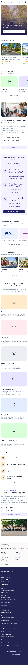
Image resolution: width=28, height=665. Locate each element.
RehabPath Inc (17, 654)
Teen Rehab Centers (5, 610)
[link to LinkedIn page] (4, 645)
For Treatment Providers (7, 631)
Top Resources (5, 620)
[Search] (19, 2)
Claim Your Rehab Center (6, 634)
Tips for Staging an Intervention (8, 627)
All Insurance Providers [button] (14, 244)
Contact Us (3, 639)
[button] (25, 2)
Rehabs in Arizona (5, 581)
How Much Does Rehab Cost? (8, 628)
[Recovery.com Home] (7, 2)
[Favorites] (22, 2)
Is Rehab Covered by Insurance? (8, 625)
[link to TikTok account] (11, 645)
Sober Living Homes (5, 592)
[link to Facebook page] (17, 645)
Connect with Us (5, 643)
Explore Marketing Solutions (7, 636)
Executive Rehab (4, 608)
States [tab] (14, 548)
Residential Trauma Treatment (8, 614)
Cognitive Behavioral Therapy (7, 590)
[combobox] (14, 31)
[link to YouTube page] (8, 645)
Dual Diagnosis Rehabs (6, 612)
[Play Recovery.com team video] (14, 109)
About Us (3, 638)
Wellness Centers (5, 595)
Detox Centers (4, 588)
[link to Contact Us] (1, 645)
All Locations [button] (14, 275)
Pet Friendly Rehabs (5, 597)
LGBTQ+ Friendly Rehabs (6, 594)
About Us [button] (14, 147)
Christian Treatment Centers (7, 617)
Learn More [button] (14, 482)
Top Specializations (6, 602)
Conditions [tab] (21, 548)
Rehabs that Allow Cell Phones (8, 599)
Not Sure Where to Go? (7, 571)
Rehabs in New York (5, 577)
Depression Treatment (6, 607)
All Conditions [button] (14, 95)
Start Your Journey (13, 211)
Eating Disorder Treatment (7, 605)
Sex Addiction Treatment (7, 615)
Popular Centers (5, 584)
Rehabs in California (5, 575)
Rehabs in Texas (4, 579)
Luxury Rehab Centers (6, 587)
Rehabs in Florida (5, 574)
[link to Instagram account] (14, 645)
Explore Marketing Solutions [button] (14, 514)
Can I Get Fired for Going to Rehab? (9, 623)
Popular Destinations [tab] (6, 548)
